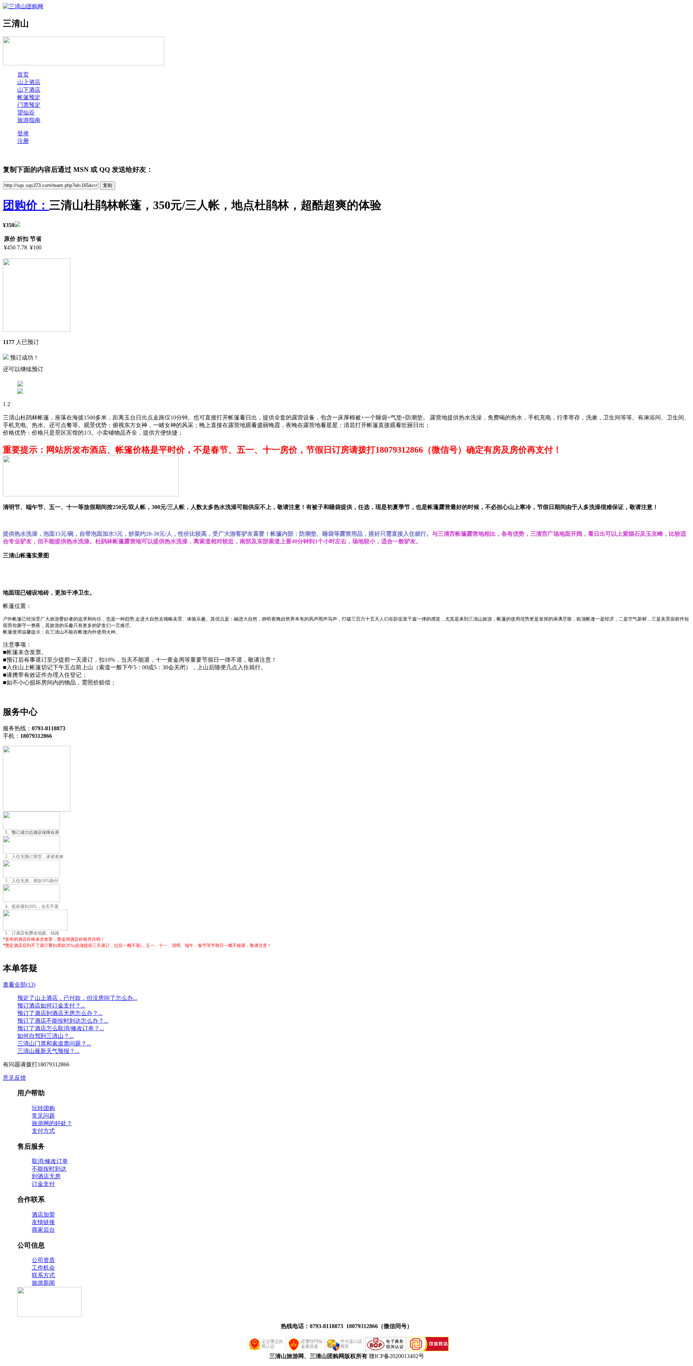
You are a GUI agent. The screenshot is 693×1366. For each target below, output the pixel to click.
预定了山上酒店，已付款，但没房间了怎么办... (77, 998)
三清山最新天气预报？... (48, 1051)
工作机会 (43, 1268)
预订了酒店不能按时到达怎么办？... (62, 1021)
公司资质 (43, 1260)
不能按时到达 (49, 1169)
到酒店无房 (46, 1176)
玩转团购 (43, 1108)
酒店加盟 (43, 1214)
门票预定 (28, 105)
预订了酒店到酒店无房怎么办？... (60, 1013)
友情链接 (43, 1222)
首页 (23, 74)
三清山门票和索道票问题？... (54, 1043)
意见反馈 (14, 1078)
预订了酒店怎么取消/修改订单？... (60, 1028)
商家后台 (43, 1230)
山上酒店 (28, 82)
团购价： (26, 205)
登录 (23, 133)
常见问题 (43, 1116)
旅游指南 (28, 120)
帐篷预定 (28, 97)
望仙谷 (26, 112)
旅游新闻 (43, 1283)
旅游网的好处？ (52, 1123)
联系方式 (43, 1275)
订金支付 (43, 1184)
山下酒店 (28, 90)
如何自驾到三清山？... (45, 1036)
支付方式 (43, 1131)
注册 (23, 141)
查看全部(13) (19, 985)
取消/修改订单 (50, 1161)
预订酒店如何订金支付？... (51, 1005)
